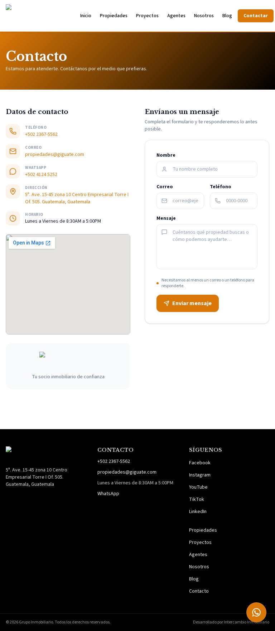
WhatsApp (108, 493)
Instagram (200, 475)
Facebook (200, 462)
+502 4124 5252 (41, 174)
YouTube (198, 487)
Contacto (199, 591)
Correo (164, 186)
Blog (227, 15)
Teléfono (220, 186)
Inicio (85, 15)
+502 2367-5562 (41, 134)
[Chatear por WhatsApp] (256, 612)
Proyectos (147, 15)
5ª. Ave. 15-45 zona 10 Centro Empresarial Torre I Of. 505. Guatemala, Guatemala (77, 198)
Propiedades (113, 15)
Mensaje (166, 218)
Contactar (255, 15)
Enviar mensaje (192, 303)
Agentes (176, 15)
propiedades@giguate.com (54, 154)
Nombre (165, 155)
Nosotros (204, 15)
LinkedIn (198, 511)
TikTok (196, 499)
